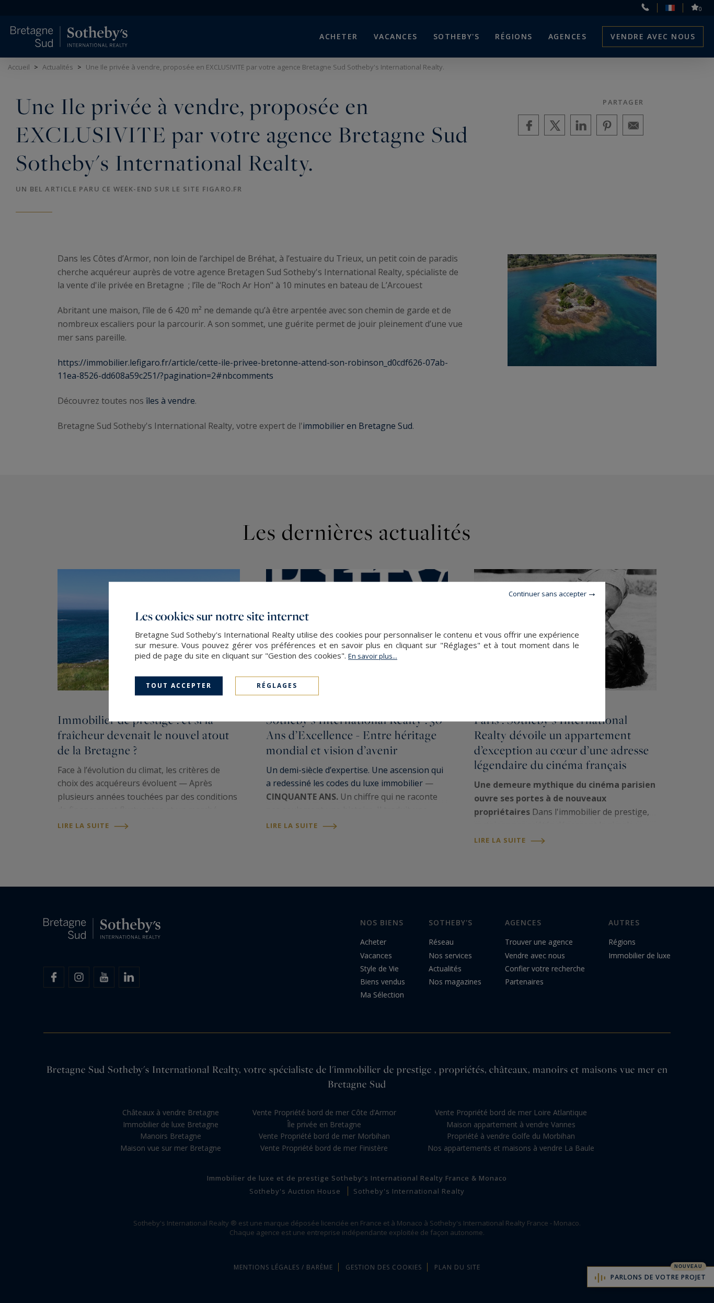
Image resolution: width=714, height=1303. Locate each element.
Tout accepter (179, 685)
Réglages (277, 685)
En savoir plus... (372, 656)
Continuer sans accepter (547, 593)
